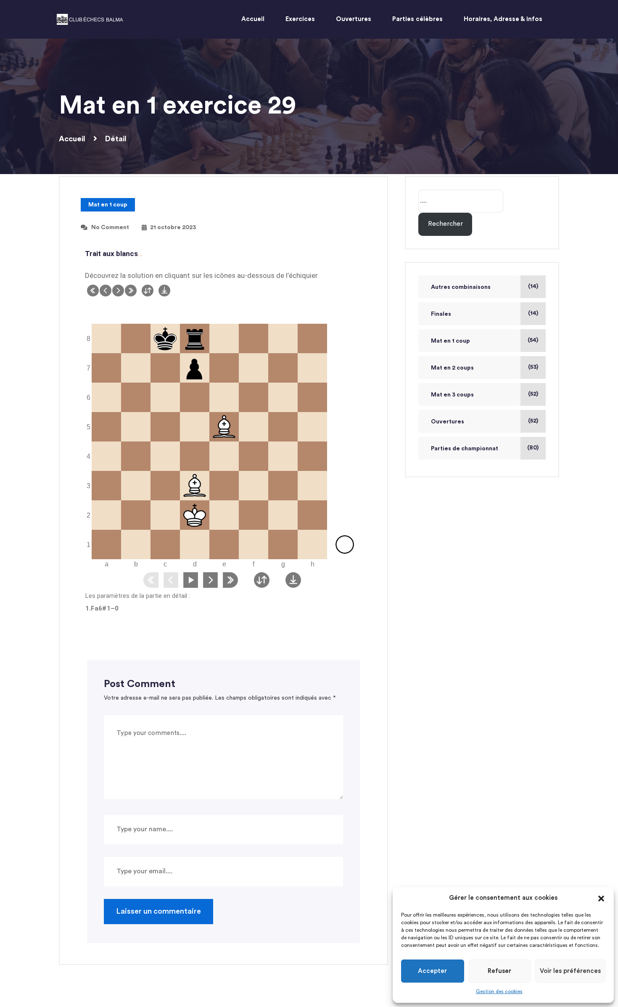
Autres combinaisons (461, 287)
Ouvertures (447, 422)
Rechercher (445, 224)
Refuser (499, 971)
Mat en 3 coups (452, 395)
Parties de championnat (464, 449)
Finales (441, 314)
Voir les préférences (570, 971)
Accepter (432, 971)
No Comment (110, 227)
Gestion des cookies (499, 991)
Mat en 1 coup (107, 205)
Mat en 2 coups (452, 368)
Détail (116, 139)
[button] (601, 898)
